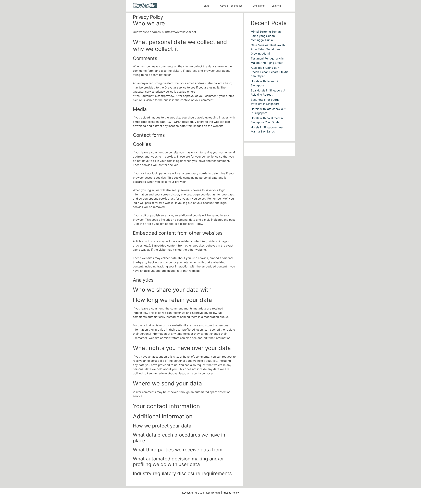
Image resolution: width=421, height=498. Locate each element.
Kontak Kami (213, 492)
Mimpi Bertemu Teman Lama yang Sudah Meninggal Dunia (266, 36)
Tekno (206, 5)
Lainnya (276, 5)
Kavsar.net (188, 492)
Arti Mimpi (259, 5)
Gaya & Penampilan (231, 5)
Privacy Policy (231, 492)
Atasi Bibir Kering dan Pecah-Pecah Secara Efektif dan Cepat (269, 72)
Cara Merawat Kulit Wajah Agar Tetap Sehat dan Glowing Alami (268, 49)
